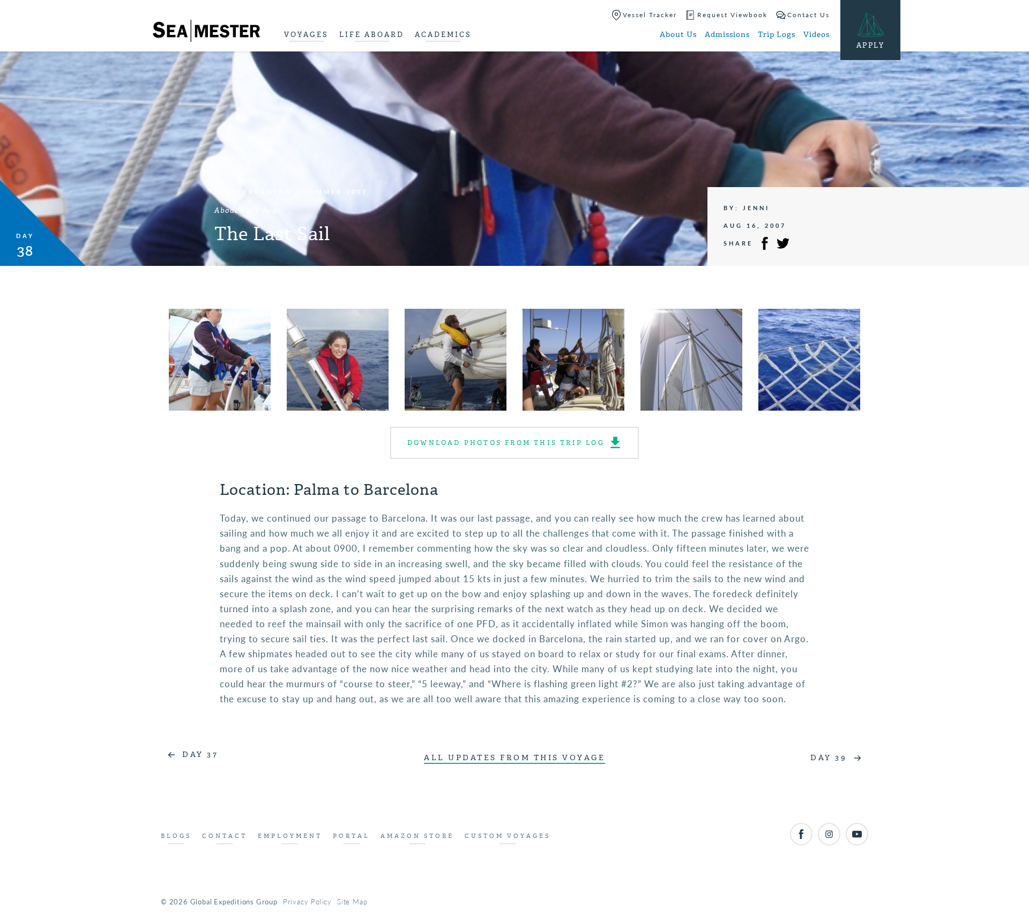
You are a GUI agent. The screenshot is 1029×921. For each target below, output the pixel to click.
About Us (678, 34)
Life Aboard (371, 34)
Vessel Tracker (650, 14)
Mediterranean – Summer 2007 (291, 192)
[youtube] (857, 834)
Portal (351, 836)
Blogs (176, 836)
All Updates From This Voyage (514, 758)
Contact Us (808, 14)
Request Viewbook (732, 14)
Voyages (306, 34)
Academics (443, 34)
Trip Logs (776, 34)
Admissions (727, 34)
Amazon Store (417, 836)
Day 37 (200, 754)
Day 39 (828, 758)
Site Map (352, 901)
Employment (290, 836)
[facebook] (801, 834)
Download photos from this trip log (506, 443)
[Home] (206, 33)
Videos (816, 34)
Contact (224, 836)
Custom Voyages (507, 836)
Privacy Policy (307, 901)
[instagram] (829, 834)
